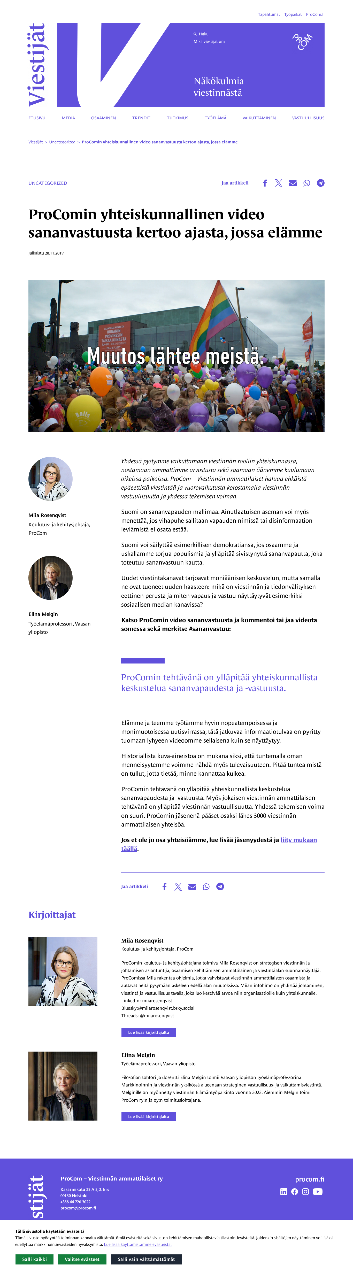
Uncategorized (47, 183)
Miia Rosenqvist (47, 515)
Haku (204, 34)
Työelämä (215, 117)
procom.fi (310, 1179)
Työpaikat (293, 14)
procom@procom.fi (78, 1208)
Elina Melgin (43, 614)
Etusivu (36, 117)
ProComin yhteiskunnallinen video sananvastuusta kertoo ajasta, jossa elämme (160, 142)
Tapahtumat (269, 14)
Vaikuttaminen (259, 117)
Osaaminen (103, 117)
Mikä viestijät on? (209, 41)
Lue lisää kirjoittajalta (148, 1032)
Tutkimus (177, 117)
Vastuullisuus (308, 117)
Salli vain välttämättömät (146, 1259)
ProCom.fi (315, 14)
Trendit (141, 117)
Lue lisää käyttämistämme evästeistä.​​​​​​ (138, 1244)
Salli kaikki (34, 1259)
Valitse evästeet (82, 1259)
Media (68, 117)
